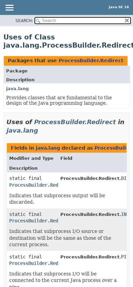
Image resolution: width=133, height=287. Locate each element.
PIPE (126, 256)
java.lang (17, 88)
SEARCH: (24, 20)
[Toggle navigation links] (9, 8)
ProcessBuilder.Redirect (91, 60)
